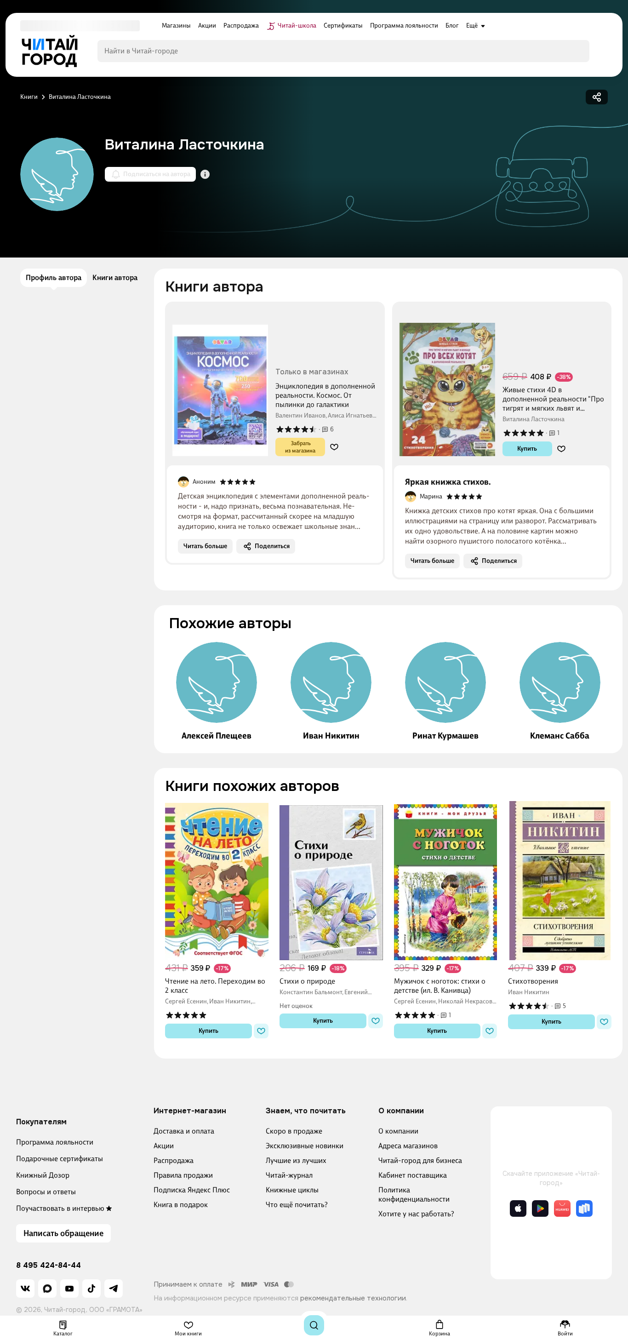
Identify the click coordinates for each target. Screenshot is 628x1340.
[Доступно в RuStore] (584, 1208)
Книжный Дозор (42, 1175)
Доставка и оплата (184, 1131)
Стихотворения (533, 981)
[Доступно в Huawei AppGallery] (562, 1208)
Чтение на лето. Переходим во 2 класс (215, 986)
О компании (398, 1131)
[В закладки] (334, 447)
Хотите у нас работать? (416, 1213)
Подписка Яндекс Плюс (192, 1189)
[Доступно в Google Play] (540, 1208)
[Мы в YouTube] (69, 1288)
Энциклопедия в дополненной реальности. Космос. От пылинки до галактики (325, 395)
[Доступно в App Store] (518, 1208)
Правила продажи (183, 1175)
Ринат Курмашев (445, 736)
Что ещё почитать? (297, 1204)
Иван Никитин (331, 736)
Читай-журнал (289, 1175)
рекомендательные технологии (353, 1298)
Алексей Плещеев (216, 736)
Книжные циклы (292, 1189)
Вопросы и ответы (46, 1191)
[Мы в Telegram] (113, 1288)
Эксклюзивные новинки (304, 1145)
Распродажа (174, 1160)
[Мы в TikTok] (91, 1288)
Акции (164, 1145)
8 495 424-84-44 (48, 1265)
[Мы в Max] (47, 1288)
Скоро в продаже (294, 1131)
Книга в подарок (181, 1204)
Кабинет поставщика (412, 1175)
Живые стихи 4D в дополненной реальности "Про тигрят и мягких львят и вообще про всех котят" (553, 399)
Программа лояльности (54, 1142)
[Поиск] (314, 1325)
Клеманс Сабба (559, 736)
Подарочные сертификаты (59, 1158)
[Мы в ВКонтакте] (25, 1288)
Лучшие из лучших (296, 1160)
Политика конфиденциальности (414, 1194)
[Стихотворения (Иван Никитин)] (559, 880)
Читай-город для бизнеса (420, 1160)
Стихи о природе (307, 981)
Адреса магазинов (408, 1145)
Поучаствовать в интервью (60, 1208)
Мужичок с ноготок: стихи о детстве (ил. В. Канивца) (439, 986)
